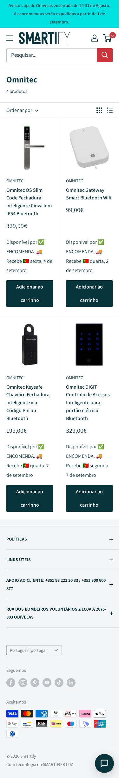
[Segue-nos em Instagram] (22, 682)
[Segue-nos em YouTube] (47, 682)
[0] (107, 38)
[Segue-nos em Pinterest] (34, 682)
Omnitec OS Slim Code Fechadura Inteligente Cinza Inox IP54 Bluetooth (29, 202)
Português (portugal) (29, 650)
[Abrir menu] (9, 38)
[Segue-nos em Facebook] (10, 682)
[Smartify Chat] (104, 763)
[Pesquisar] (105, 55)
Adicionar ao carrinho (29, 293)
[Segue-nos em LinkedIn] (71, 682)
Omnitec (14, 181)
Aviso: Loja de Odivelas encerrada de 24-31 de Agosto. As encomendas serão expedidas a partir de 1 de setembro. (59, 14)
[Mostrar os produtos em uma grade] (99, 110)
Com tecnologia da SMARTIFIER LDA (40, 764)
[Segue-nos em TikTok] (59, 682)
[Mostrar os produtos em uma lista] (110, 110)
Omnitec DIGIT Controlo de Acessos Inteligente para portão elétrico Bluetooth (88, 403)
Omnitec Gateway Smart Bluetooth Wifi (88, 194)
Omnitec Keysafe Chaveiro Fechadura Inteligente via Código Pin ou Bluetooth (28, 403)
